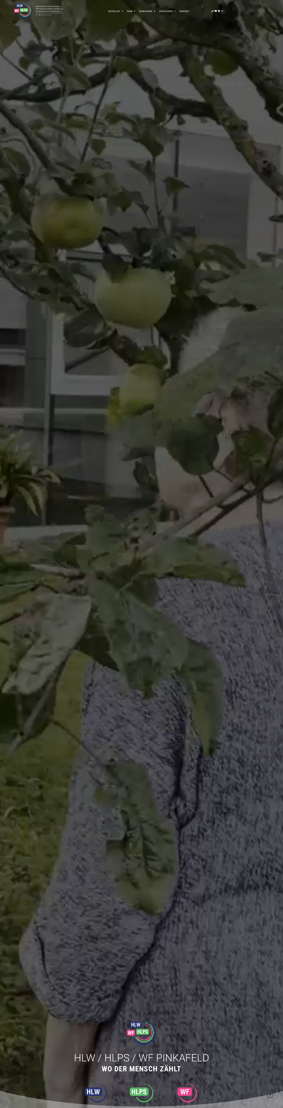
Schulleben (166, 11)
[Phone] (212, 11)
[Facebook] (219, 11)
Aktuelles (114, 11)
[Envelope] (216, 11)
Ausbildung (145, 11)
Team (129, 11)
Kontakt (184, 11)
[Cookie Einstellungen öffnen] (5, 1105)
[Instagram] (222, 11)
